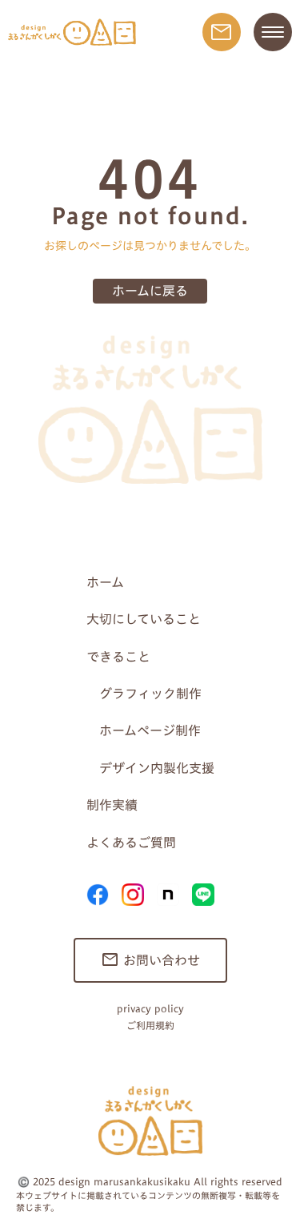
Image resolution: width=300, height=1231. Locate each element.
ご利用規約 (150, 1025)
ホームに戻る (150, 290)
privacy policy (150, 1009)
